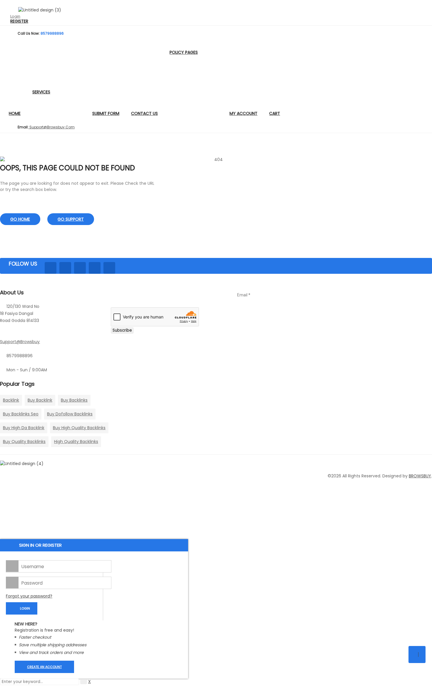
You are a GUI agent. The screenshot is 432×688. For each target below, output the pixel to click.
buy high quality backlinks (79, 428)
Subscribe (122, 330)
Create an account (44, 666)
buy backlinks (74, 400)
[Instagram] (95, 268)
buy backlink (40, 400)
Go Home (20, 219)
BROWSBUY (420, 476)
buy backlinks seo (20, 414)
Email (243, 295)
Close (426, 6)
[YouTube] (109, 268)
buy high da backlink (23, 428)
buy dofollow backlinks (70, 414)
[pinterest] (80, 268)
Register (19, 21)
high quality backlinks (76, 441)
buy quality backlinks (24, 441)
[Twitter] (65, 268)
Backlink (11, 400)
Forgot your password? (29, 596)
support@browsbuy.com (52, 127)
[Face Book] (50, 268)
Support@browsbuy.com (25, 342)
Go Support (71, 219)
